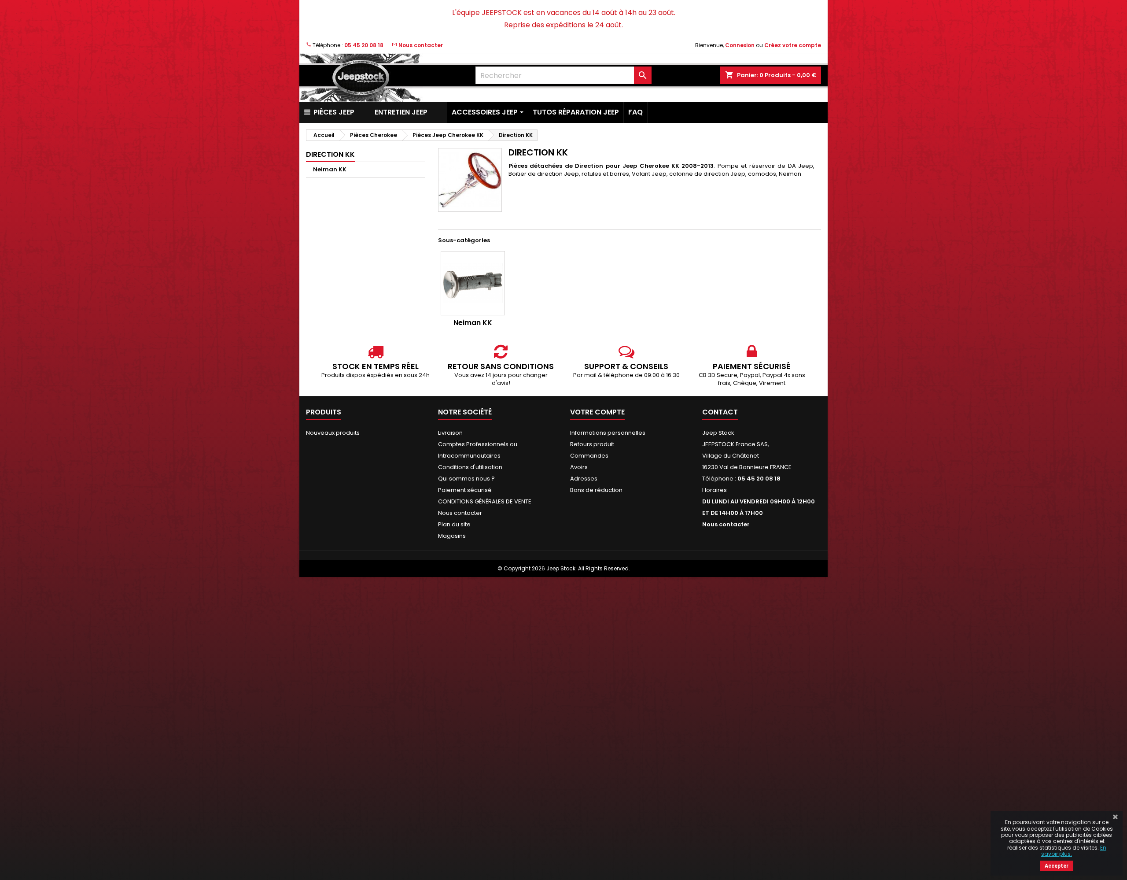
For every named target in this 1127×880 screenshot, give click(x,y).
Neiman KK (329, 169)
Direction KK (330, 154)
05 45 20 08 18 (363, 45)
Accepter (1056, 866)
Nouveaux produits (333, 433)
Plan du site (454, 524)
